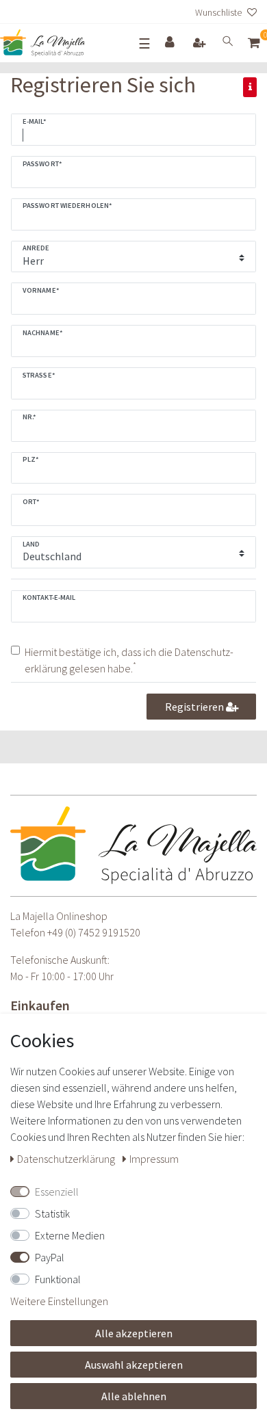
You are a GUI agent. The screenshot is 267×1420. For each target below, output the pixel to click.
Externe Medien (70, 1235)
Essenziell (57, 1191)
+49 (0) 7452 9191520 (93, 932)
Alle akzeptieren (134, 1333)
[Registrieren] (200, 43)
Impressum (154, 1159)
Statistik (52, 1213)
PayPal (49, 1257)
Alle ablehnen (133, 1396)
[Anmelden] (171, 43)
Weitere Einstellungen (59, 1301)
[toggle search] (228, 43)
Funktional (58, 1279)
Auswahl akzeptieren (134, 1364)
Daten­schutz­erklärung (67, 1159)
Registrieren (195, 706)
